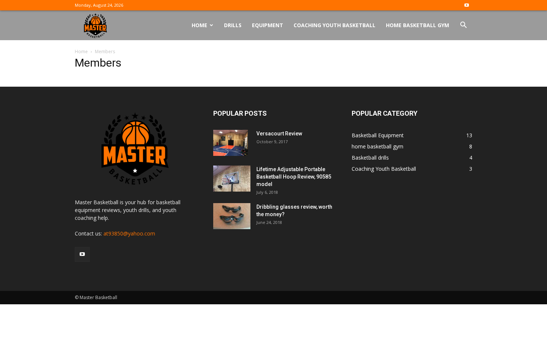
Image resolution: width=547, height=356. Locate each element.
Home (199, 25)
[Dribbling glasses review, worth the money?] (231, 216)
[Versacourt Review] (230, 143)
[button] (463, 25)
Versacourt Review (279, 134)
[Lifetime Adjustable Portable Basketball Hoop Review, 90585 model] (231, 179)
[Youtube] (466, 5)
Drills (232, 25)
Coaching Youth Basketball (334, 25)
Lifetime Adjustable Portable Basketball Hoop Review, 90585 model (293, 176)
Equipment (267, 25)
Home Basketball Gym (417, 25)
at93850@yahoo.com (129, 233)
